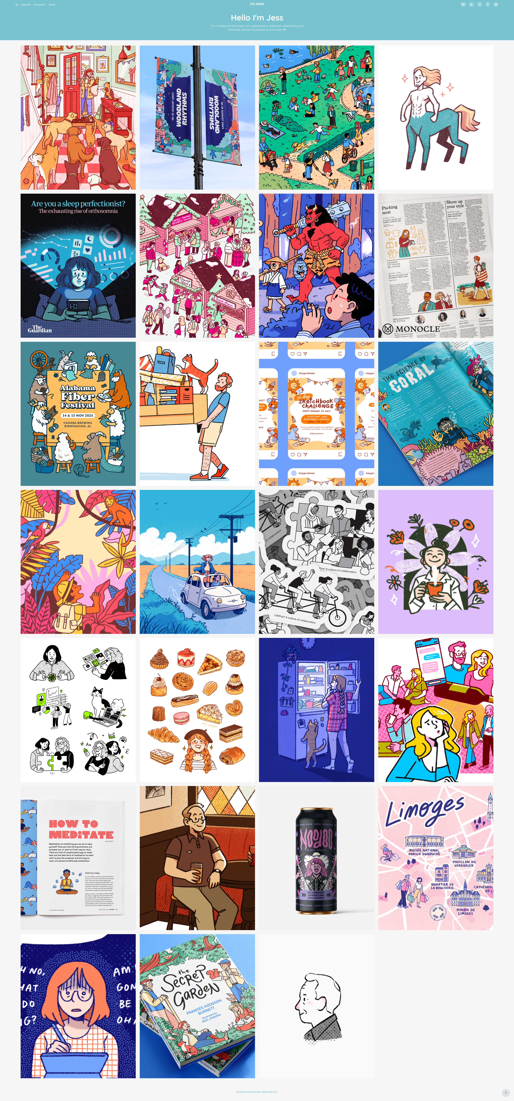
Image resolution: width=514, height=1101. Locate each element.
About (52, 4)
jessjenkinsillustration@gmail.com (257, 1092)
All (16, 4)
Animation (39, 4)
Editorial (26, 4)
